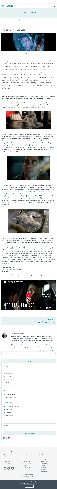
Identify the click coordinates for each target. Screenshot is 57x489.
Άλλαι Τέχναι (16, 53)
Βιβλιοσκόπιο (9, 373)
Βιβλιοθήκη (8, 370)
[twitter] (6, 438)
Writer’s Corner (27, 463)
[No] (55, 484)
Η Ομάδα (6, 459)
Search (54, 353)
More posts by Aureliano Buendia (48, 350)
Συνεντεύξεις (9, 385)
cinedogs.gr (16, 275)
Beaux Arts (8, 418)
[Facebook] (38, 1)
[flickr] (9, 438)
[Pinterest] (42, 322)
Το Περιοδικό (7, 455)
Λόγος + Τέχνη (8, 366)
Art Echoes (7, 390)
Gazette (7, 382)
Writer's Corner (9, 379)
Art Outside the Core (10, 394)
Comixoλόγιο (9, 376)
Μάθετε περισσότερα (32, 483)
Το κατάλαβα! (29, 486)
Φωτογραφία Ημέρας (11, 397)
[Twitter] (40, 1)
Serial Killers (9, 409)
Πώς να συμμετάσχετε (9, 457)
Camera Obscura (9, 415)
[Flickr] (42, 1)
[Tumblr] (46, 322)
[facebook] (4, 438)
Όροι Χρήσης (7, 461)
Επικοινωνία (52, 1)
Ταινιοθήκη (24, 53)
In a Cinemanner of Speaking (12, 406)
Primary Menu (54, 6)
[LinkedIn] (49, 322)
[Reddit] (53, 322)
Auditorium (8, 412)
